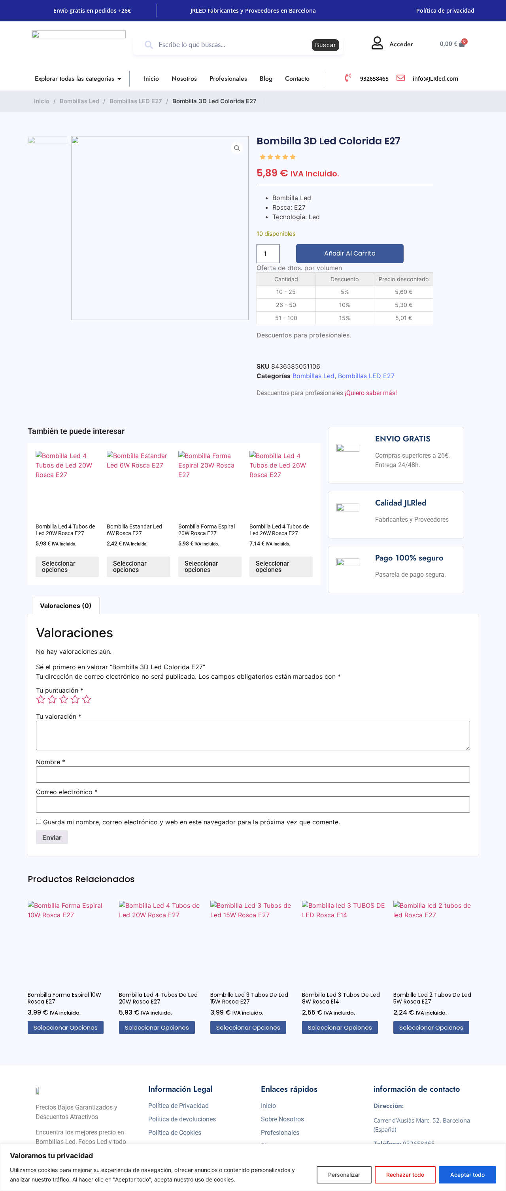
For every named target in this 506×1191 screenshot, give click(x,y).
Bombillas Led (79, 101)
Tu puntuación (59, 690)
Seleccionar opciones (59, 567)
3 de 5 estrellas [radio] (63, 699)
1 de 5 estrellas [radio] (40, 699)
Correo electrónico (67, 792)
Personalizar (344, 1174)
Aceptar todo (467, 1174)
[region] (253, 1167)
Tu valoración (58, 716)
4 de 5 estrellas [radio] (75, 699)
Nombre (50, 762)
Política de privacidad (445, 10)
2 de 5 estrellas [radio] (52, 699)
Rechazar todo (405, 1174)
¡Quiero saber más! (371, 393)
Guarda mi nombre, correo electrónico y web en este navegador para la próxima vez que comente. (191, 822)
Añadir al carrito (350, 253)
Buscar (325, 45)
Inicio (41, 101)
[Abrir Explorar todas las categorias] (119, 78)
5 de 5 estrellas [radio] (86, 699)
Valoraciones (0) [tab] (66, 606)
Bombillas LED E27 (136, 101)
